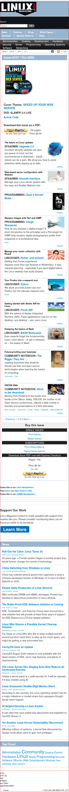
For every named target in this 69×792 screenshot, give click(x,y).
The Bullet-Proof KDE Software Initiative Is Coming (32, 604)
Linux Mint (21, 630)
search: (3, 21)
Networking (22, 48)
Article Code (11, 117)
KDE (3, 608)
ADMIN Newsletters (25, 494)
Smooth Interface (29, 178)
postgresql (44, 409)
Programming (33, 44)
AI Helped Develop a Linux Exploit (22, 706)
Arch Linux (5, 650)
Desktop (4, 689)
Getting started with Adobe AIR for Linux (22, 305)
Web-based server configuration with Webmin (24, 173)
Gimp (6, 242)
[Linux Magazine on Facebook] (52, 51)
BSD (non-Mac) (10, 409)
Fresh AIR (27, 310)
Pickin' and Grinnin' (32, 258)
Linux (9, 555)
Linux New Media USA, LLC (58, 790)
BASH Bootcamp (31, 333)
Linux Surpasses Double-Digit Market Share (28, 686)
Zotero (24, 284)
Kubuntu (9, 608)
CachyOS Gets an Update (17, 647)
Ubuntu (17, 760)
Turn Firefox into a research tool (21, 280)
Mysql (37, 409)
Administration (6, 630)
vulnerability (22, 709)
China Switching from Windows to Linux (26, 568)
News (4, 32)
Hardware (9, 756)
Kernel (14, 630)
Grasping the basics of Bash (19, 328)
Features (17, 32)
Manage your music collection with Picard (23, 252)
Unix (16, 376)
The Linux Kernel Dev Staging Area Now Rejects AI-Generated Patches (33, 668)
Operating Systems (55, 44)
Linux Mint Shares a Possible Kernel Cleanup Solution (29, 625)
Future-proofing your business (20, 351)
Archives (6, 35)
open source (18, 763)
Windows (23, 571)
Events (30, 409)
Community (9, 376)
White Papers (46, 32)
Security (19, 673)
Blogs (31, 32)
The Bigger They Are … (23, 357)
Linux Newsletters (25, 487)
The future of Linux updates (19, 142)
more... (60, 166)
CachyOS (13, 650)
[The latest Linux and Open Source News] (58, 51)
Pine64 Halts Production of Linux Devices (27, 588)
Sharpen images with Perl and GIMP (23, 217)
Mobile (32, 756)
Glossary (6, 790)
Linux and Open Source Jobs (18, 490)
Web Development (56, 409)
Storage (15, 591)
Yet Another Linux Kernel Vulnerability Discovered (32, 722)
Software (7, 48)
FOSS (4, 555)
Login (65, 51)
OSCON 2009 (11, 385)
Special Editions (25, 35)
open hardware (7, 591)
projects (15, 608)
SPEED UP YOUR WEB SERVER (28, 106)
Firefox (7, 294)
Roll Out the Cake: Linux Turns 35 (22, 551)
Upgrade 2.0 (26, 146)
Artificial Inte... (6, 673)
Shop (42, 35)
